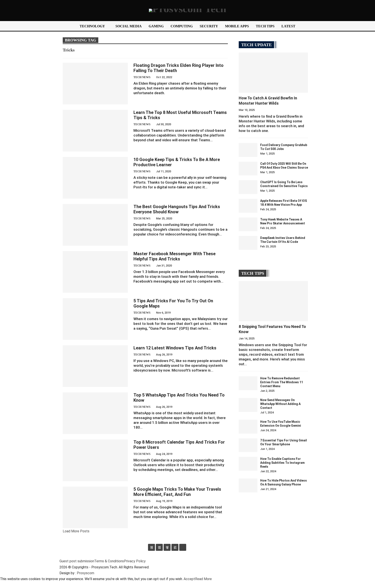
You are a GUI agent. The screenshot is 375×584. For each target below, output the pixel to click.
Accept (189, 579)
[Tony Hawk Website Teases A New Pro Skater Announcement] (248, 224)
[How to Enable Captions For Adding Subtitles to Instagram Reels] (248, 464)
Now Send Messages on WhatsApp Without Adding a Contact (280, 404)
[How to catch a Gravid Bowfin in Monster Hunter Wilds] (273, 73)
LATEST (288, 26)
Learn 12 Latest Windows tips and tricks (174, 347)
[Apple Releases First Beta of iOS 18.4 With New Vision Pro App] (248, 206)
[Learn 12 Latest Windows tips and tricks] (95, 366)
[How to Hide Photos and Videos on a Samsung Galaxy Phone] (248, 485)
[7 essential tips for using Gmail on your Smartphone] (248, 445)
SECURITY (209, 26)
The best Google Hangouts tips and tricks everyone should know (176, 209)
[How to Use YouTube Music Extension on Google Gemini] (248, 427)
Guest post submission (76, 561)
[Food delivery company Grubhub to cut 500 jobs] (248, 150)
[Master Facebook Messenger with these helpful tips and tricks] (95, 272)
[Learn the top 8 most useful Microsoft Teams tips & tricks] (95, 130)
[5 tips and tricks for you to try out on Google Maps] (95, 319)
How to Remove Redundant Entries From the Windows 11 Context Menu (281, 382)
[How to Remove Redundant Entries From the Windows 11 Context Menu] (248, 383)
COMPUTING (182, 26)
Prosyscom (85, 573)
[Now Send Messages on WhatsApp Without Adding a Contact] (248, 405)
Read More (203, 579)
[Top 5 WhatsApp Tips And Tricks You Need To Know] (95, 413)
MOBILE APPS (237, 26)
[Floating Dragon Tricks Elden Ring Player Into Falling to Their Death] (95, 83)
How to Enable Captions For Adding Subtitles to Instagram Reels (282, 462)
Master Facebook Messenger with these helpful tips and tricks (174, 256)
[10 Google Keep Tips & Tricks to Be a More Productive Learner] (95, 178)
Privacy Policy (135, 561)
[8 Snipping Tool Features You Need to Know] (273, 301)
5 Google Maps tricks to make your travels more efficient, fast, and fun (177, 492)
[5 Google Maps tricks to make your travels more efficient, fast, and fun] (95, 507)
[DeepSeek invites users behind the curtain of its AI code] (248, 243)
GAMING (156, 26)
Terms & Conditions (109, 561)
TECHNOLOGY (92, 26)
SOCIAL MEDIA (128, 26)
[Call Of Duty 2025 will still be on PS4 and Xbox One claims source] (248, 169)
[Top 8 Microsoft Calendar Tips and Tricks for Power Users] (95, 460)
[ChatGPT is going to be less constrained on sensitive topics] (248, 187)
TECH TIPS (265, 26)
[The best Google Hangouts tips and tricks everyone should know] (95, 225)
